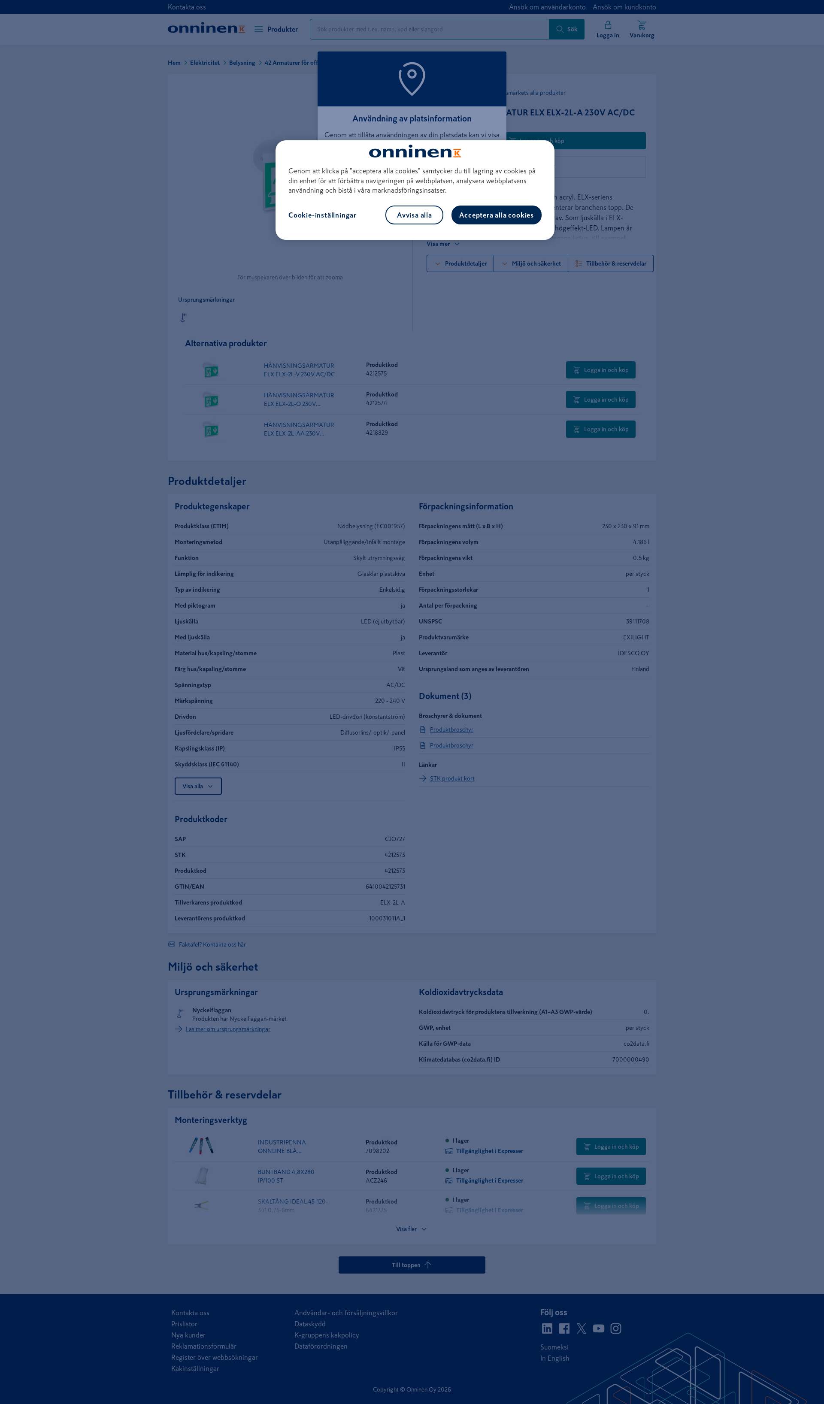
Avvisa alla (414, 215)
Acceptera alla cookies (496, 215)
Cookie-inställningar (322, 215)
